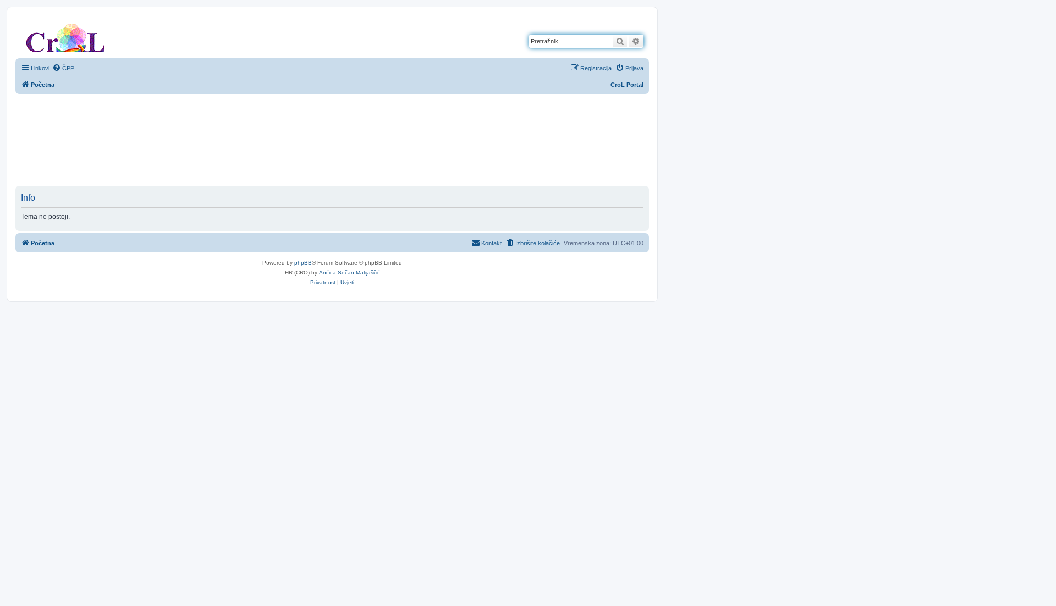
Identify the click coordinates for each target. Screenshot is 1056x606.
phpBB (303, 263)
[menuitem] (63, 68)
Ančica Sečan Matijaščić (349, 272)
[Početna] (65, 35)
